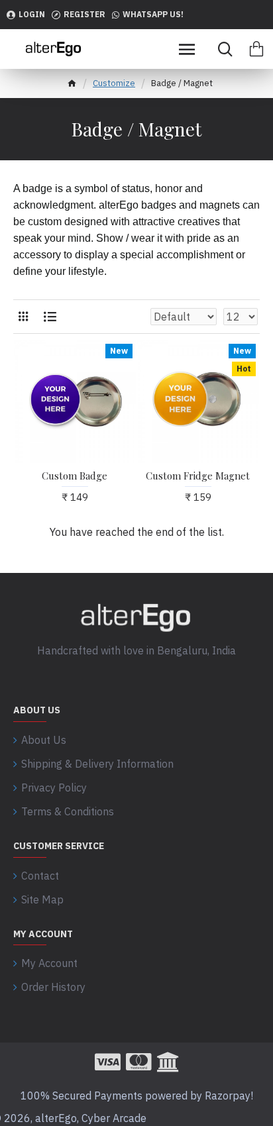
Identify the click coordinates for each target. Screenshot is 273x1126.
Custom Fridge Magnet (198, 476)
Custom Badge (74, 476)
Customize (114, 83)
